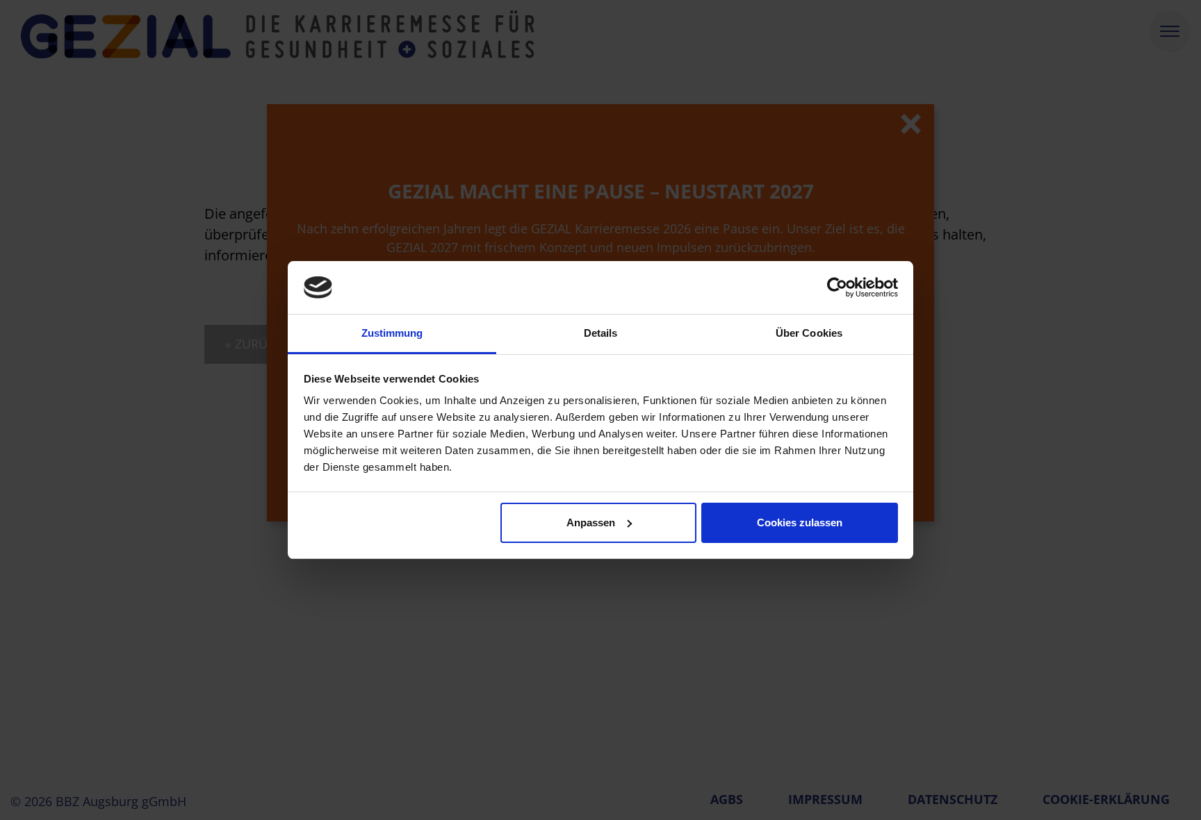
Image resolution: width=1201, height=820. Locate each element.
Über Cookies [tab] (809, 333)
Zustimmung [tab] (392, 333)
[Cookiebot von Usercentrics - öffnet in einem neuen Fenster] (837, 287)
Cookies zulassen (799, 522)
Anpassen (590, 522)
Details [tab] (601, 333)
